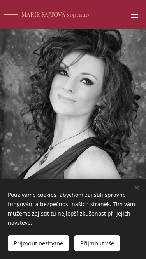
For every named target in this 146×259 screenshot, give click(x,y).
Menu (134, 14)
